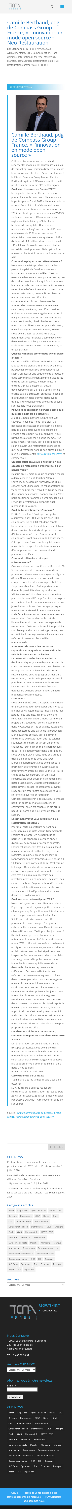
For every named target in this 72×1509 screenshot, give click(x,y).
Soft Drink (13, 1264)
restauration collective (49, 453)
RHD (40, 64)
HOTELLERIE (47, 1232)
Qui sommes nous (34, 1500)
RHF (46, 64)
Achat (11, 1210)
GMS (19, 1232)
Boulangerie (26, 1216)
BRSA (37, 1216)
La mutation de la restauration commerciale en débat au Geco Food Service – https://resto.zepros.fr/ (33, 1179)
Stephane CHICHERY (23, 48)
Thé (35, 1264)
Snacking (49, 1259)
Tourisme (45, 1264)
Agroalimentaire (16, 52)
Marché (38, 56)
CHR (29, 52)
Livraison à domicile (18, 1242)
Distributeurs (37, 1226)
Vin (19, 1269)
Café (55, 1216)
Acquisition (22, 1210)
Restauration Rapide (18, 1259)
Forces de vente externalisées (40, 1492)
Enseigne (59, 1226)
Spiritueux (25, 1264)
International (25, 56)
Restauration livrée (45, 1253)
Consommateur (41, 1221)
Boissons (13, 1216)
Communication (41, 52)
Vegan (11, 1269)
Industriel (13, 1237)
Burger (46, 1216)
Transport (57, 1264)
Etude (11, 1232)
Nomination (14, 1248)
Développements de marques (24, 1496)
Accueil (15, 1492)
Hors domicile (31, 1232)
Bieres (52, 1210)
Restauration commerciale (22, 64)
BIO (60, 1210)
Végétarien (29, 1269)
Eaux (49, 1226)
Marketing (49, 56)
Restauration (24, 60)
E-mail (11, 1385)
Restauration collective (46, 60)
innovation (25, 1237)
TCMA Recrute (49, 1310)
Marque (11, 60)
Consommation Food (18, 1226)
